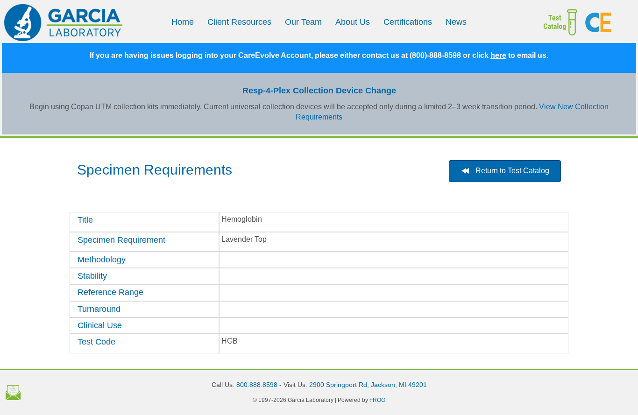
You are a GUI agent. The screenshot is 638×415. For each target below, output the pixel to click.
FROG (377, 400)
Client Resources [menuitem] (239, 22)
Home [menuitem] (182, 22)
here (498, 55)
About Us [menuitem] (352, 22)
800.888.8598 (256, 384)
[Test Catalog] (551, 22)
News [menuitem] (456, 22)
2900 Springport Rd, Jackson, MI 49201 (368, 384)
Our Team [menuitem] (303, 22)
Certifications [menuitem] (407, 22)
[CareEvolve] (607, 22)
